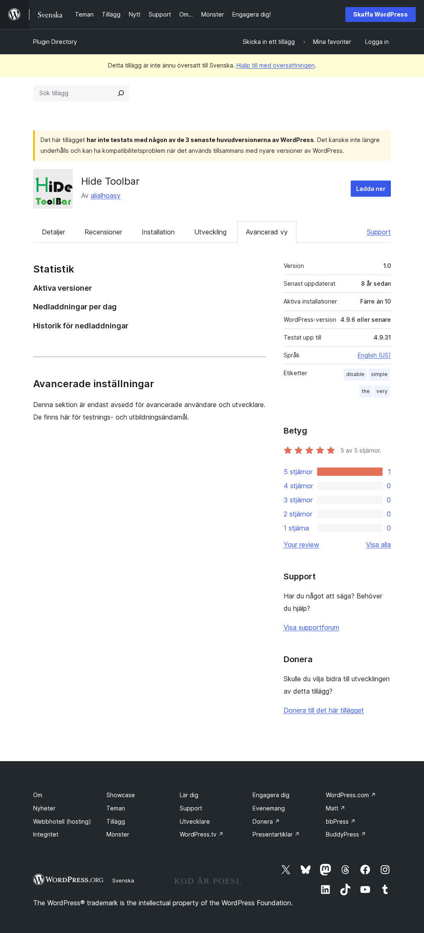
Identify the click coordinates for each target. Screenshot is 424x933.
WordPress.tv (202, 834)
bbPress (341, 821)
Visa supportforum (311, 627)
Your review (301, 544)
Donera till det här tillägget (324, 710)
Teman (115, 808)
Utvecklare (195, 821)
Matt (335, 808)
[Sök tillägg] (121, 93)
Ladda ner (370, 188)
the (366, 391)
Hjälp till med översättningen (275, 65)
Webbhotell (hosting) (62, 821)
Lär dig (189, 794)
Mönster (117, 834)
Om (37, 794)
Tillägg (115, 821)
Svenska (123, 880)
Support (379, 232)
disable (355, 374)
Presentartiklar (276, 834)
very (382, 391)
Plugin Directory (55, 41)
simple (379, 374)
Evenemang (269, 808)
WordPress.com (351, 794)
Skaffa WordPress (380, 14)
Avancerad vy (267, 232)
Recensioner (103, 232)
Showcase (120, 794)
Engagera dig (271, 794)
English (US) (374, 355)
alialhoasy (105, 195)
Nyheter (44, 808)
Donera (266, 821)
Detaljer (53, 232)
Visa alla (378, 544)
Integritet (45, 834)
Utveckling (210, 232)
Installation (158, 232)
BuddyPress (346, 834)
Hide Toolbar (110, 181)
